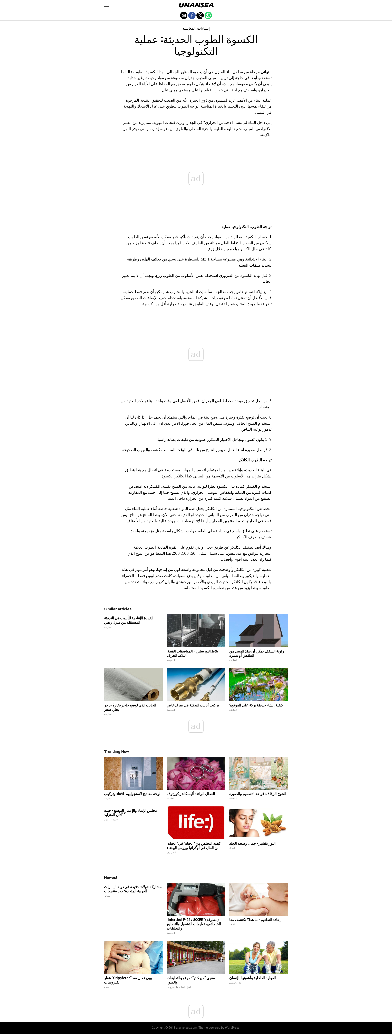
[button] (106, 5)
